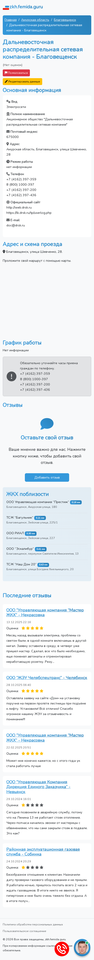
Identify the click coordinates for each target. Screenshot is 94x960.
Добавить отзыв (47, 477)
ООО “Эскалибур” (20, 548)
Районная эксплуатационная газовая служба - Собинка (43, 852)
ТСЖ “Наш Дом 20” (21, 564)
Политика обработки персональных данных (33, 924)
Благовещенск (65, 19)
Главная (11, 19)
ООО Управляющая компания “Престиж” (37, 502)
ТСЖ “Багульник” (19, 517)
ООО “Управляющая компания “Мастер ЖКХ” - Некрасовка (45, 612)
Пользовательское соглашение (24, 931)
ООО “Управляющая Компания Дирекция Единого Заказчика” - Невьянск (38, 787)
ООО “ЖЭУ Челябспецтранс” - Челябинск (46, 677)
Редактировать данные (24, 81)
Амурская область (35, 19)
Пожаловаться (17, 73)
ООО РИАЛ (15, 533)
